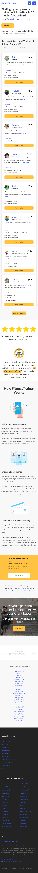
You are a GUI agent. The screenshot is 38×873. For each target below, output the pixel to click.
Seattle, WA (23, 814)
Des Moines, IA (6, 814)
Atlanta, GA (4, 784)
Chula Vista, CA (19, 679)
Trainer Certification (7, 763)
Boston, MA (5, 793)
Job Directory (5, 753)
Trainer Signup (5, 756)
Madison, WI (24, 784)
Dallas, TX (4, 808)
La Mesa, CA (19, 697)
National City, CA (19, 701)
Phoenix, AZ (23, 802)
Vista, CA (19, 720)
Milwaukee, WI (24, 790)
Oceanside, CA (19, 703)
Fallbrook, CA (19, 691)
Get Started (7, 25)
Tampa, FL (23, 820)
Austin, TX (4, 787)
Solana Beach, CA (19, 715)
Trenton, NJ (23, 823)
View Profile (19, 82)
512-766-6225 (8, 859)
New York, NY (24, 793)
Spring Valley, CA (19, 717)
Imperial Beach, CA (19, 693)
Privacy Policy (5, 750)
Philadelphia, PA (25, 799)
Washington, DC (25, 826)
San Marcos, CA (19, 711)
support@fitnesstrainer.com (12, 861)
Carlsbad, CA (19, 677)
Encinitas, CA (19, 685)
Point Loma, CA (19, 707)
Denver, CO (4, 811)
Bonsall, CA (19, 673)
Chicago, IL (4, 802)
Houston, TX (5, 820)
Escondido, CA (19, 689)
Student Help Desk (12, 591)
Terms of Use (5, 747)
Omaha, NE (23, 796)
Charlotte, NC (5, 799)
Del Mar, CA (19, 681)
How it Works (24, 588)
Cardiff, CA (19, 675)
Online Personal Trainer (8, 760)
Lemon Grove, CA (19, 699)
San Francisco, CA (25, 811)
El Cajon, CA (19, 683)
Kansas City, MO (6, 823)
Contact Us (4, 744)
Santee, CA (19, 713)
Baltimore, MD (5, 790)
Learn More (19, 628)
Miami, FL (23, 787)
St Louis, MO (24, 817)
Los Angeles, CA (6, 826)
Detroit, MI (4, 817)
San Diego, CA (19, 671)
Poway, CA (19, 709)
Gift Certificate (6, 766)
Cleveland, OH (5, 805)
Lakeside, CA (19, 695)
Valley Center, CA (19, 719)
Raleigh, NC (23, 805)
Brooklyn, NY (5, 796)
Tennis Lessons (5, 769)
